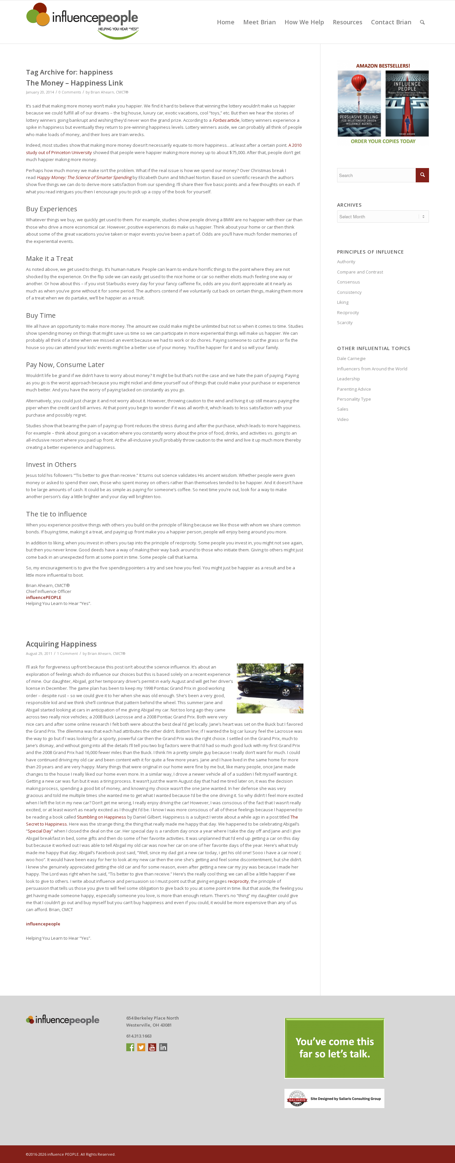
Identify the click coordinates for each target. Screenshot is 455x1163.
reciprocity (238, 881)
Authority (346, 262)
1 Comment (67, 653)
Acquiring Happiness (61, 644)
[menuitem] (226, 22)
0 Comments (70, 92)
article (226, 120)
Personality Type (354, 399)
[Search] (422, 22)
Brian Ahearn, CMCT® (109, 92)
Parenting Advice (354, 389)
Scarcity (345, 322)
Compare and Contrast (360, 272)
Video (343, 419)
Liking (342, 302)
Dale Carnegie (351, 358)
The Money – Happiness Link (74, 83)
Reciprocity (348, 312)
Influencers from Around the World (372, 369)
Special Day (39, 831)
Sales (342, 409)
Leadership (348, 379)
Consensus (348, 282)
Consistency (349, 292)
